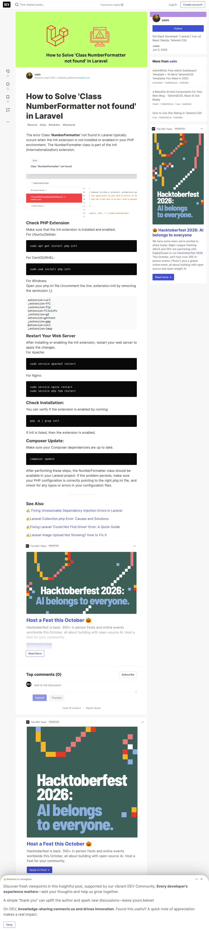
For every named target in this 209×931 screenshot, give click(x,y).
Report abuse (93, 708)
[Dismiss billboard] (201, 879)
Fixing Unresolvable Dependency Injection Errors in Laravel (76, 510)
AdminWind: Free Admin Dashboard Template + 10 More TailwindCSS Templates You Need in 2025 (174, 76)
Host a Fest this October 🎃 (58, 620)
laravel (32, 124)
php (43, 124)
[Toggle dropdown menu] (134, 546)
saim (38, 74)
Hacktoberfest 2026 (189, 253)
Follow (178, 28)
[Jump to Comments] (8, 86)
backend (69, 124)
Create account (192, 4)
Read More (35, 653)
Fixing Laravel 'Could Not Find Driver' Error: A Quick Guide (75, 527)
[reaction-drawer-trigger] (8, 73)
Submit (39, 697)
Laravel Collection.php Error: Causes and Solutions (69, 519)
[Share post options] (8, 122)
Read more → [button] (163, 277)
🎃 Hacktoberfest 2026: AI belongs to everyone (178, 232)
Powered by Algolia (111, 4)
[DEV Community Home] (7, 4)
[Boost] (8, 109)
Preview (57, 697)
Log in (173, 4)
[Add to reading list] (8, 99)
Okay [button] (9, 924)
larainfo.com (84, 78)
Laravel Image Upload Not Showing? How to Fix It (68, 535)
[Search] (17, 5)
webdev (54, 124)
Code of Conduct (72, 708)
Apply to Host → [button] (39, 869)
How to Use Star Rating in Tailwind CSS (177, 115)
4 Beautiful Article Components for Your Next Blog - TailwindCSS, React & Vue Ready (177, 97)
